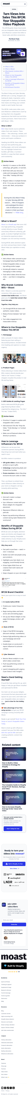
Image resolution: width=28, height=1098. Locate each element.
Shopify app (12, 224)
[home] (7, 4)
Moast (3, 224)
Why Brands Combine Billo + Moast (14, 72)
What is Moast (10, 69)
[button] (25, 4)
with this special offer (8, 732)
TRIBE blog (19, 213)
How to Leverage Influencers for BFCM (14, 80)
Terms (2, 1091)
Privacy (7, 1091)
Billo (2, 129)
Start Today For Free (13, 828)
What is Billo (9, 66)
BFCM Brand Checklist (12, 87)
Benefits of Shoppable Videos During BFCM (15, 84)
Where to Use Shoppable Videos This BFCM (13, 76)
